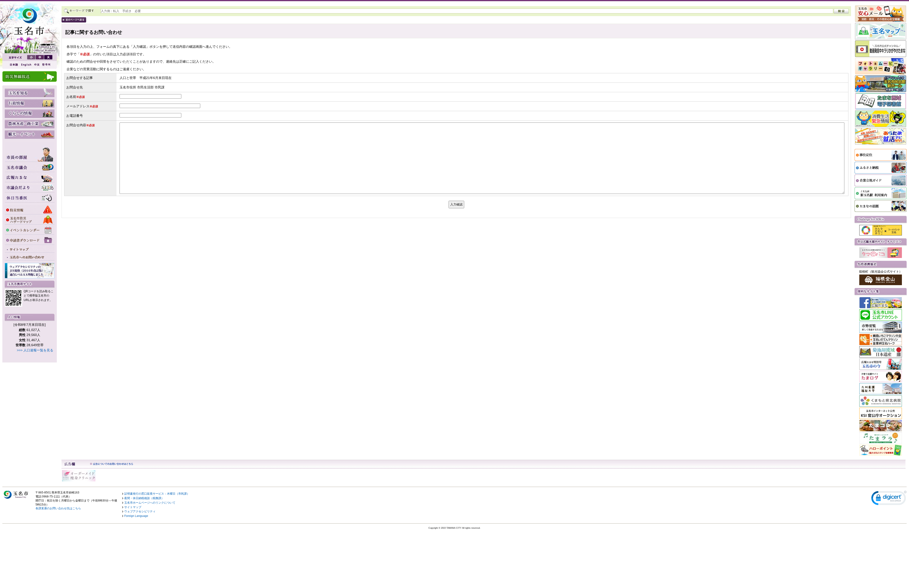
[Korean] (46, 64)
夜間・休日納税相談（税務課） (144, 498)
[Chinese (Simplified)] (36, 64)
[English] (25, 64)
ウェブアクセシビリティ (140, 511)
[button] (889, 499)
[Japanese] (13, 64)
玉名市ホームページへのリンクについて (149, 502)
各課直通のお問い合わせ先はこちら (58, 508)
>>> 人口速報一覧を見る (35, 350)
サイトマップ (132, 507)
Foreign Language (136, 516)
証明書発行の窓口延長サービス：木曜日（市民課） (157, 493)
